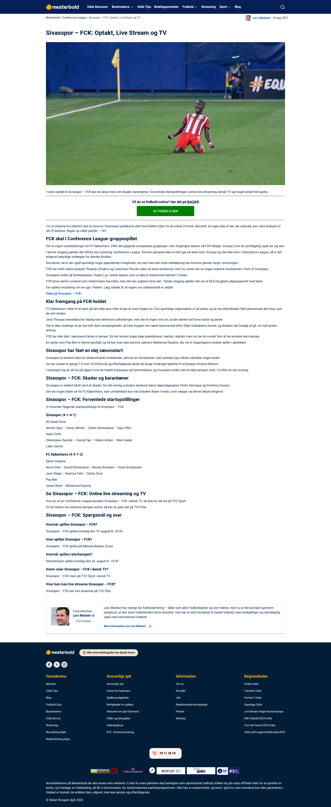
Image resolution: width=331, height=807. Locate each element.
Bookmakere (121, 7)
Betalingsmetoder (166, 7)
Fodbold (188, 7)
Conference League (74, 18)
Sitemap (181, 718)
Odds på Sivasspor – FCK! (63, 293)
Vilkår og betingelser (119, 718)
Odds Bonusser (97, 7)
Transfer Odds (252, 691)
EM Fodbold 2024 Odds (258, 718)
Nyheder (51, 684)
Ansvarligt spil (119, 676)
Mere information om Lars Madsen (125, 626)
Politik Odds (251, 684)
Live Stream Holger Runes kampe (263, 712)
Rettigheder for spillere (120, 705)
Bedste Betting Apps (58, 739)
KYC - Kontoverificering (120, 732)
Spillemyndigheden (118, 698)
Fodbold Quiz (54, 705)
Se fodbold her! (165, 211)
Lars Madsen (261, 18)
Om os (180, 684)
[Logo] (62, 653)
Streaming (208, 7)
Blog (238, 7)
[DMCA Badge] (100, 771)
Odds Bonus (53, 718)
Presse (180, 712)
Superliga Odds (253, 705)
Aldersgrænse (115, 725)
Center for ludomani (118, 691)
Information (186, 676)
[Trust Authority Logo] (133, 771)
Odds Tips (144, 7)
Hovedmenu (56, 676)
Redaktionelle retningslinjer (192, 705)
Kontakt (180, 691)
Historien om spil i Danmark (123, 712)
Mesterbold (53, 18)
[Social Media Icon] (49, 665)
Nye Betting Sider (56, 732)
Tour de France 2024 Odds (259, 725)
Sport (223, 7)
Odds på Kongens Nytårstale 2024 (264, 732)
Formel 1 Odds (252, 698)
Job (178, 698)
